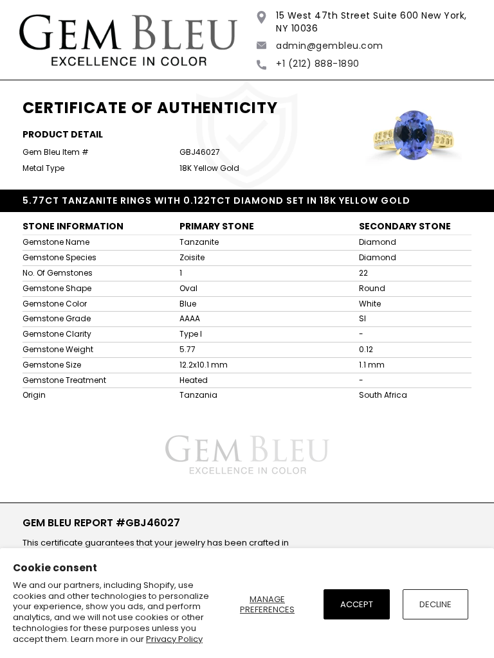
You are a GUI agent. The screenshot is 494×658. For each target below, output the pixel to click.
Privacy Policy (174, 639)
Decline (435, 604)
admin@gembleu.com (329, 45)
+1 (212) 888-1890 (318, 63)
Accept (356, 604)
